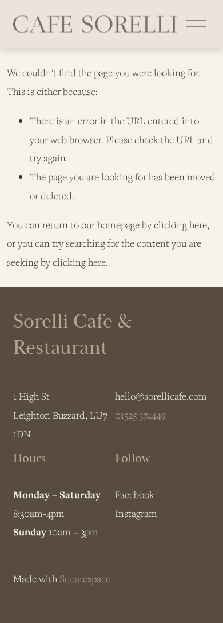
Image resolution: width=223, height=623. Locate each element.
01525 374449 (140, 414)
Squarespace (84, 578)
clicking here (180, 224)
